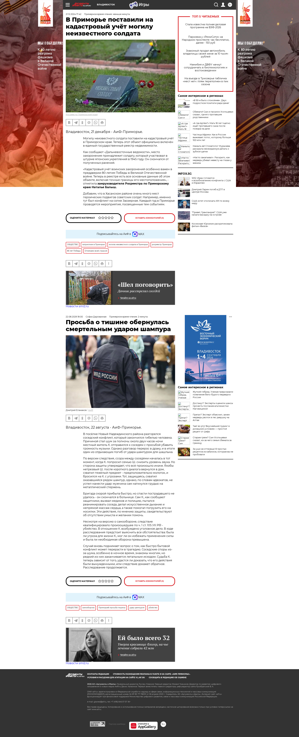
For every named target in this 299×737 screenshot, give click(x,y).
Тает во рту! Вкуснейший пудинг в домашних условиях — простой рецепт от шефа (211, 429)
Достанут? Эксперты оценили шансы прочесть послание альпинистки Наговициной (213, 406)
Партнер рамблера (117, 724)
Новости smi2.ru (77, 306)
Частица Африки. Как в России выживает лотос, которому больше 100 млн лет (212, 137)
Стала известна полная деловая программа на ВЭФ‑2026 (205, 26)
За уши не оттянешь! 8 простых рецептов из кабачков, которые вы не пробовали (213, 452)
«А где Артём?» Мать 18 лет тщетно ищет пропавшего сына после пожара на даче (211, 126)
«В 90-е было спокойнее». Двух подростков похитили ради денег (211, 101)
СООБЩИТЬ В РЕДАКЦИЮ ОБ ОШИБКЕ (168, 677)
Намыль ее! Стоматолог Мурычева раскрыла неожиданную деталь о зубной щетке (211, 149)
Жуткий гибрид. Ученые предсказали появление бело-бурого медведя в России (213, 394)
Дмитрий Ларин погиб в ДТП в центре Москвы (208, 190)
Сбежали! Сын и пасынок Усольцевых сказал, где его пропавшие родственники (213, 114)
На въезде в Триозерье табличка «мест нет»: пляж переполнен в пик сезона (205, 81)
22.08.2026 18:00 (74, 316)
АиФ (90, 410)
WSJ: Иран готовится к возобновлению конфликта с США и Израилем (211, 180)
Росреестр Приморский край (82, 114)
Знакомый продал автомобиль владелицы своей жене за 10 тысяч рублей (205, 53)
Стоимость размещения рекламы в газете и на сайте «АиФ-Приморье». (151, 674)
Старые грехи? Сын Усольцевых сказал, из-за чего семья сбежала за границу (212, 440)
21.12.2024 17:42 (73, 14)
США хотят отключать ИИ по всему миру (210, 202)
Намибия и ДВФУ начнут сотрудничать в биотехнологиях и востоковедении (205, 67)
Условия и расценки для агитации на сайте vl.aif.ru (116, 677)
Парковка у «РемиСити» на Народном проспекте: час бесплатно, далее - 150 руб (205, 39)
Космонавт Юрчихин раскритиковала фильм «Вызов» (212, 225)
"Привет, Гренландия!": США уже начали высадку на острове (209, 213)
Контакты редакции (98, 674)
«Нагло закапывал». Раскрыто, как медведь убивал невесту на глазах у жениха (212, 160)
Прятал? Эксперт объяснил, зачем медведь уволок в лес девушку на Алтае (211, 417)
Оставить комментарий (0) (149, 218)
